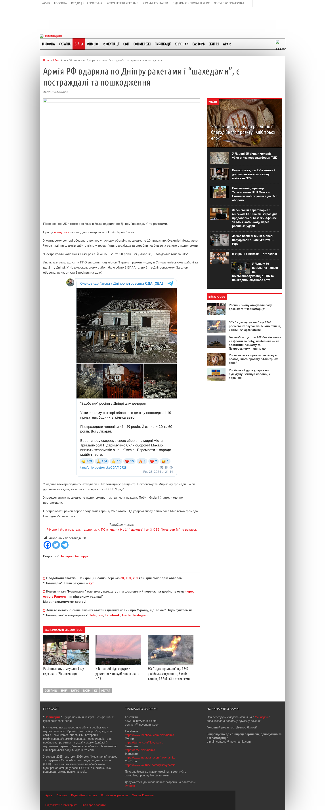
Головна (48, 44)
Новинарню (261, 717)
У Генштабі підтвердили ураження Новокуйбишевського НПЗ (117, 674)
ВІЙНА (79, 44)
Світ (126, 44)
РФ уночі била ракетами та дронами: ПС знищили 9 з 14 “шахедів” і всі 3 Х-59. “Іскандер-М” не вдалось (121, 529)
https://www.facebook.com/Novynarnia (149, 735)
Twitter (127, 615)
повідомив (61, 232)
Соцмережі (142, 44)
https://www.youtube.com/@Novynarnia (150, 765)
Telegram (96, 615)
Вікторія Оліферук (74, 556)
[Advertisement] (162, 20)
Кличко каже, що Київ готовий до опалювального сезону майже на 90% (253, 174)
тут (91, 583)
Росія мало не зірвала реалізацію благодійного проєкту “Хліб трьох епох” (253, 359)
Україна (65, 44)
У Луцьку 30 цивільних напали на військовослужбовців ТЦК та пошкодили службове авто (255, 272)
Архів (227, 44)
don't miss (51, 690)
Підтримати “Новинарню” (61, 805)
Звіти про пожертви (94, 805)
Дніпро (75, 690)
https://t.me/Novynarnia (140, 750)
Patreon (130, 785)
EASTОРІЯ (198, 44)
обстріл (105, 690)
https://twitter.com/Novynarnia (144, 742)
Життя (214, 44)
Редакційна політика (84, 795)
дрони (86, 690)
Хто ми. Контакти (143, 795)
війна (64, 690)
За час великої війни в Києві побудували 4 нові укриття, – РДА (253, 240)
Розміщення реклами (114, 795)
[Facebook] (47, 545)
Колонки (181, 44)
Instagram (140, 615)
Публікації (163, 44)
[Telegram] (65, 545)
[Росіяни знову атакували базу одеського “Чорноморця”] (66, 663)
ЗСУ (96, 690)
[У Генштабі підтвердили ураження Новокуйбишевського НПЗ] (118, 663)
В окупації (111, 44)
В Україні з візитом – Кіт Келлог (254, 253)
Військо (93, 44)
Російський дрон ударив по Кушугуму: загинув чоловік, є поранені (250, 374)
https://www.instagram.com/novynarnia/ (150, 757)
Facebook (112, 615)
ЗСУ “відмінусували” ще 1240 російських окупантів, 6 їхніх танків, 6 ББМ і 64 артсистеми (169, 674)
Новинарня (53, 717)
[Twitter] (56, 545)
